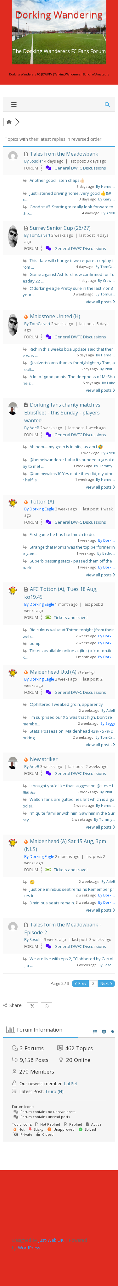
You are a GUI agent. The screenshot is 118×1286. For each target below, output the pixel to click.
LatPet (70, 1084)
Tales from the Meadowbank (64, 153)
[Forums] (9, 122)
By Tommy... (104, 465)
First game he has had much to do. (62, 534)
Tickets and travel (70, 617)
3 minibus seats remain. (52, 903)
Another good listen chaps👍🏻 (57, 180)
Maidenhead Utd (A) (53, 671)
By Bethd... (106, 553)
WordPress (29, 1248)
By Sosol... (106, 964)
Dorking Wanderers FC (24, 74)
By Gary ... (106, 199)
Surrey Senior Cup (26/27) (60, 227)
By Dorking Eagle (39, 509)
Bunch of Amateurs (96, 74)
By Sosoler (33, 161)
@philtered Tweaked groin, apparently (66, 704)
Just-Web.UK (51, 1240)
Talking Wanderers (67, 74)
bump (35, 643)
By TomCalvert (37, 235)
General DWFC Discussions (80, 168)
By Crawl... (106, 280)
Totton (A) (42, 501)
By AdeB (108, 213)
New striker (44, 759)
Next (105, 983)
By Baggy (107, 723)
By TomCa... (105, 266)
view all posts (99, 302)
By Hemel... (105, 186)
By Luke (108, 382)
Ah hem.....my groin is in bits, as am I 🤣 (66, 447)
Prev (81, 983)
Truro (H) (54, 1091)
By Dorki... (106, 540)
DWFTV (47, 74)
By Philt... (107, 368)
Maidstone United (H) (55, 316)
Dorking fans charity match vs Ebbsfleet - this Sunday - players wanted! (62, 412)
